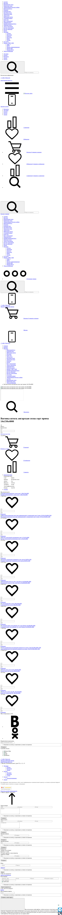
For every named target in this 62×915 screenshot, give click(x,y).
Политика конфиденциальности (9, 791)
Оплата (5, 55)
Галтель (9, 33)
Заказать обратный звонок (7, 760)
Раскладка (9, 37)
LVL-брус (6, 41)
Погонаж (6, 32)
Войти (2, 872)
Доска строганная (8, 26)
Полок (5, 30)
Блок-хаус (6, 19)
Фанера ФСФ (10, 50)
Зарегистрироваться (6, 875)
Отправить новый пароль (7, 897)
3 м (6, 434)
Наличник (9, 34)
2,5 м (4, 434)
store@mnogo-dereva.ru (6, 80)
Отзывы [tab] (6, 489)
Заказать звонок (7, 306)
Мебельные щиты (8, 17)
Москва (25, 330)
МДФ (8, 45)
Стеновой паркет (8, 18)
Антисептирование (12, 778)
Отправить (3, 747)
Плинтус (9, 36)
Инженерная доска (8, 4)
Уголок (8, 40)
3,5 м (8, 434)
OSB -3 (8, 44)
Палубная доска (8, 12)
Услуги (5, 59)
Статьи (8, 775)
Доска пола (6, 15)
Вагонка (6, 3)
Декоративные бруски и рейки (11, 7)
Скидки (6, 2)
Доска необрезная (8, 51)
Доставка (6, 54)
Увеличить (26, 412)
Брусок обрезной (8, 29)
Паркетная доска (8, 6)
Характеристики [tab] (8, 474)
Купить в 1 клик (5, 448)
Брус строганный (8, 21)
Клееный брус (7, 11)
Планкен (6, 10)
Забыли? (3, 867)
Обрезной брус (7, 22)
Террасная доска (8, 14)
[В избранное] (12, 508)
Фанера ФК (10, 48)
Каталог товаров (5, 214)
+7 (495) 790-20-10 (5, 78)
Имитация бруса (8, 8)
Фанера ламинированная (13, 47)
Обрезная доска (8, 25)
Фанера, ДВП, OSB (9, 43)
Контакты (6, 56)
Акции (5, 58)
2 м (1, 434)
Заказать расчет (5, 106)
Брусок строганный (9, 28)
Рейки (8, 39)
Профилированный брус (10, 23)
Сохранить (3, 818)
